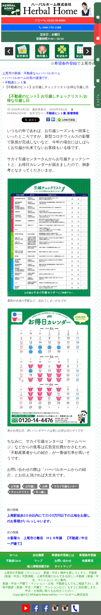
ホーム (13, 555)
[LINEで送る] (66, 119)
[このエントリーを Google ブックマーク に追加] (48, 119)
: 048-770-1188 (51, 27)
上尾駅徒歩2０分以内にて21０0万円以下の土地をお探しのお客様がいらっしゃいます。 (48, 515)
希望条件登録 (51, 63)
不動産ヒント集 (56, 113)
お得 (44, 486)
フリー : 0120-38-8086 (50, 20)
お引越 (15, 486)
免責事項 (87, 560)
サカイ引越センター (65, 486)
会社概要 (38, 555)
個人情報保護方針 (38, 566)
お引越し (30, 486)
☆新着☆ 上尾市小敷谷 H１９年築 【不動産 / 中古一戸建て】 (47, 537)
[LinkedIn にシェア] (53, 119)
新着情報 (72, 113)
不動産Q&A (13, 560)
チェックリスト (20, 491)
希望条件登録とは (63, 555)
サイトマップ (62, 566)
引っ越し (41, 491)
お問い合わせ (62, 560)
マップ (38, 560)
